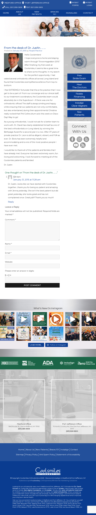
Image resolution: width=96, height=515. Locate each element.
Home (6, 13)
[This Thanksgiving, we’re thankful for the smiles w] (56, 319)
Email (8, 253)
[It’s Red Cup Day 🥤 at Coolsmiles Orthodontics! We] (89, 334)
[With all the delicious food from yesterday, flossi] (40, 319)
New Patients (42, 450)
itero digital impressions (32, 490)
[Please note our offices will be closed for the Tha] (23, 334)
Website (8, 262)
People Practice (35, 51)
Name (8, 244)
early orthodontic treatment (72, 490)
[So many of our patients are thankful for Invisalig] (40, 334)
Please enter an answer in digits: (19, 271)
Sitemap (20, 455)
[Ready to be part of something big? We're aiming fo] (7, 334)
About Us (30, 450)
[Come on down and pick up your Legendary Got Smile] (72, 319)
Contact (74, 450)
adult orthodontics (60, 492)
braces (61, 488)
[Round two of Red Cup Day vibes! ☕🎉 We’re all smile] (72, 334)
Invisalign (71, 13)
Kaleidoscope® (25, 481)
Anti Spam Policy (47, 455)
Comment (10, 220)
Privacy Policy (31, 455)
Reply (11, 202)
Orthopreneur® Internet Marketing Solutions (59, 481)
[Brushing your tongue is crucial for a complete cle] (89, 319)
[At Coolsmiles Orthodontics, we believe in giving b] (7, 319)
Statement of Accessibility (68, 455)
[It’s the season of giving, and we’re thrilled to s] (23, 319)
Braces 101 (54, 13)
